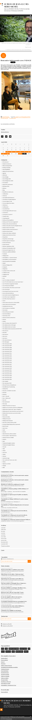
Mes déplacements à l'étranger (9, 325)
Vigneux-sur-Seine (6, 463)
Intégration (5, 268)
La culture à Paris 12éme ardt (9, 270)
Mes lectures (5, 334)
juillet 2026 (3, 529)
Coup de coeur (6, 216)
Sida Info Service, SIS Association (9, 433)
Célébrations (5, 193)
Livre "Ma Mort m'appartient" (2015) (10, 283)
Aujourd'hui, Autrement (8, 184)
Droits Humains (6, 244)
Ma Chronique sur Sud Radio (9, 308)
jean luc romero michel (24, 117)
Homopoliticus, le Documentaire (9, 259)
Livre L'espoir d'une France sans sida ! (10, 291)
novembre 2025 (4, 544)
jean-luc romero (19, 651)
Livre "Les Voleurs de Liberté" (9, 280)
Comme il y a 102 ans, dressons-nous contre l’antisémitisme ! (19, 49)
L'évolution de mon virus (8, 306)
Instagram (5, 267)
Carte (2, 550)
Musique (4, 392)
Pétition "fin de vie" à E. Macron (9, 405)
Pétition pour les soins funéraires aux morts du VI (13, 411)
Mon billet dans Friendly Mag (9, 386)
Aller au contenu (4, 1)
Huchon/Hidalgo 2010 (7, 265)
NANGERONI (4, 488)
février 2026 (3, 538)
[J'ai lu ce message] (30, 716)
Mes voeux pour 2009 (7, 349)
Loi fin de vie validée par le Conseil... (16, 484)
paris (3, 648)
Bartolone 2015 (6, 186)
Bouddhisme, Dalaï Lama (8, 192)
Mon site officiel (4, 660)
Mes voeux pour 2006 (7, 343)
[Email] (10, 136)
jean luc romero (23, 648)
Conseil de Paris (6, 208)
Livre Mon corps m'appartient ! (9, 296)
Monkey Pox (5, 388)
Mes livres (3, 663)
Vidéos (4, 461)
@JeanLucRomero (5, 132)
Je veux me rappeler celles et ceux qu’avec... (11, 597)
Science (4, 431)
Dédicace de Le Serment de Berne (10, 223)
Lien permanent (5, 116)
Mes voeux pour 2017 (7, 364)
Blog (4, 190)
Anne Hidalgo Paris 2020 (8, 180)
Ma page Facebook (5, 674)
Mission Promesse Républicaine (9, 385)
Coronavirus (5, 212)
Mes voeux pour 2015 (7, 360)
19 (15, 151)
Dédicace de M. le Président (8, 227)
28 (24, 153)
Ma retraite (5, 310)
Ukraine (4, 456)
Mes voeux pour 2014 (7, 358)
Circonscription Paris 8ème (8, 203)
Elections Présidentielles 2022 (9, 248)
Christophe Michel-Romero (8, 197)
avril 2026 (3, 535)
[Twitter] (6, 136)
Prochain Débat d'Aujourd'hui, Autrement (11, 424)
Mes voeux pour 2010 (7, 351)
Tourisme (5, 452)
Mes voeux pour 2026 (7, 379)
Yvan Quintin (4, 494)
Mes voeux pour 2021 (7, 370)
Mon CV (3, 661)
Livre (4, 278)
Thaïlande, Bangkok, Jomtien (9, 443)
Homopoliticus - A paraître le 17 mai (8, 685)
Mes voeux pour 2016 (7, 362)
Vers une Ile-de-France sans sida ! (10, 460)
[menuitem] (16, 44)
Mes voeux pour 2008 (7, 347)
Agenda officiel (4, 658)
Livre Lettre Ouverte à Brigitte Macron (11, 295)
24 (7, 153)
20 (20, 151)
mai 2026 (3, 533)
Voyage (4, 465)
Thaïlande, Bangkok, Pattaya (9, 445)
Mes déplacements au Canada (9, 326)
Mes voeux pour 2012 (7, 355)
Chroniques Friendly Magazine (9, 199)
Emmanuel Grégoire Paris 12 (9, 250)
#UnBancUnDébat (6, 167)
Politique (26, 651)
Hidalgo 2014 (5, 255)
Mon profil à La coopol (5, 683)
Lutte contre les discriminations (9, 304)
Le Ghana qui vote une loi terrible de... (18, 510)
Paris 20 (4, 400)
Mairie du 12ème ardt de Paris (9, 317)
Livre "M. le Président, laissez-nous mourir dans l (13, 281)
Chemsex (5, 195)
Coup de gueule (6, 218)
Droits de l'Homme (7, 242)
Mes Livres (5, 336)
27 (20, 153)
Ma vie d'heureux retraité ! (8, 311)
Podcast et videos (6, 416)
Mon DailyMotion (4, 670)
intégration (16, 117)
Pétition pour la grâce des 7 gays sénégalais (12, 409)
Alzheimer (5, 175)
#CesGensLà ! (6, 162)
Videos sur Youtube (5, 676)
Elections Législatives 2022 (8, 246)
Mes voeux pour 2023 (7, 373)
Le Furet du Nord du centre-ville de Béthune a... (12, 606)
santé (6, 648)
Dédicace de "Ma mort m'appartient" (10, 221)
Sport (4, 441)
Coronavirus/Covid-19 (7, 214)
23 (3, 153)
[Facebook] (2, 136)
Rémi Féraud (5, 426)
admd (13, 651)
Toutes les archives (5, 546)
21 (24, 151)
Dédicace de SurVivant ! (8, 231)
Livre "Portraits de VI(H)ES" (8, 285)
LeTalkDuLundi (6, 274)
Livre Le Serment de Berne (8, 293)
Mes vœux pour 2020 (7, 383)
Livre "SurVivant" (6, 289)
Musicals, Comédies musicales (9, 390)
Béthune (4, 188)
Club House (5, 205)
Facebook (5, 253)
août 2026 (3, 527)
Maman (4, 319)
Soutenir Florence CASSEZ (8, 437)
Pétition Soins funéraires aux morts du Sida (12, 413)
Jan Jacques (4, 475)
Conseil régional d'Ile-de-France (9, 210)
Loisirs (4, 300)
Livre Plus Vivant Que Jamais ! (9, 298)
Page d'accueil (28, 47)
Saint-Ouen (5, 428)
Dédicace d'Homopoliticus (8, 220)
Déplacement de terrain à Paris (9, 235)
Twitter (4, 454)
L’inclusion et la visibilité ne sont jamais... (11, 610)
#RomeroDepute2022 (7, 165)
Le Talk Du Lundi (6, 272)
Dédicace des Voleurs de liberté (9, 233)
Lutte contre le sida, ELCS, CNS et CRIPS (11, 302)
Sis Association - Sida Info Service (9, 435)
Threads (4, 446)
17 (7, 151)
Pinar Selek (5, 415)
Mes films (5, 332)
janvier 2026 (3, 540)
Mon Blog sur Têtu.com (6, 681)
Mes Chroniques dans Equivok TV (10, 323)
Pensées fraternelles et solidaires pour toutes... (12, 569)
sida (29, 648)
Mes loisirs (5, 338)
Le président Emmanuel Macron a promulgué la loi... (14, 601)
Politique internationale (8, 420)
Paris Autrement (6, 117)
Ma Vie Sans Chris (6, 315)
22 (28, 151)
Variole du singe (6, 458)
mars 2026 (3, 536)
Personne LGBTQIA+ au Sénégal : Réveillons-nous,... (14, 587)
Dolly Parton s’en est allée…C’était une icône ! (12, 574)
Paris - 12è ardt (6, 396)
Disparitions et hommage (8, 238)
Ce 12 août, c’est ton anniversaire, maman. (19, 475)
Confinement (5, 207)
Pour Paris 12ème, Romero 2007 (9, 422)
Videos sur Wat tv (4, 678)
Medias (4, 321)
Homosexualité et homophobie (9, 261)
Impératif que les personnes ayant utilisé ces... (12, 578)
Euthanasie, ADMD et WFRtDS (9, 251)
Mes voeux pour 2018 (7, 366)
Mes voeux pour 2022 (7, 371)
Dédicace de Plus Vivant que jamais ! (10, 229)
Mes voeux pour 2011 (7, 353)
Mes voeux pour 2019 (7, 368)
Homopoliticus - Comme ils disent (10, 257)
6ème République (6, 169)
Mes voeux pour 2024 (7, 375)
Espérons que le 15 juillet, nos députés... (18, 494)
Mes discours (5, 330)
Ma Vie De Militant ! (7, 313)
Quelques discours (5, 669)
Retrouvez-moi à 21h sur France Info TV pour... (12, 592)
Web (4, 467)
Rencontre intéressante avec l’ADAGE (16, 60)
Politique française (7, 418)
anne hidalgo (5, 118)
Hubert (4, 263)
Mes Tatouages (6, 341)
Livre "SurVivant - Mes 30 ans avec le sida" (11, 287)
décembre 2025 (4, 542)
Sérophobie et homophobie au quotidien (9, 667)
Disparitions (5, 237)
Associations (5, 182)
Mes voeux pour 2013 (7, 356)
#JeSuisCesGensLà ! (7, 163)
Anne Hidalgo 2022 (7, 178)
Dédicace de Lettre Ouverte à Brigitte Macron (12, 225)
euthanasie (8, 651)
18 (11, 151)
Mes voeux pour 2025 (7, 377)
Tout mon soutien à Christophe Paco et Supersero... (13, 583)
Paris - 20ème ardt (6, 398)
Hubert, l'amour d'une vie (6, 665)
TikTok (4, 450)
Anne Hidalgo (5, 177)
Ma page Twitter (4, 679)
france (3, 651)
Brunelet (3, 484)
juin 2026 (3, 531)
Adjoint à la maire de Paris (21, 116)
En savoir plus (9, 718)
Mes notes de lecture (7, 340)
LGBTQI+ (5, 276)
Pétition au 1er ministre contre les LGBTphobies (13, 407)
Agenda (4, 173)
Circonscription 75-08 (7, 201)
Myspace (4, 394)
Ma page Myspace (5, 672)
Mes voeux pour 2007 (7, 345)
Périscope (5, 403)
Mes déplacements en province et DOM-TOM (12, 328)
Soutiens (4, 439)
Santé (4, 430)
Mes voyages (5, 381)
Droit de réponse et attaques (9, 240)
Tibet (4, 448)
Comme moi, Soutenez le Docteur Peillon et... (20, 519)
